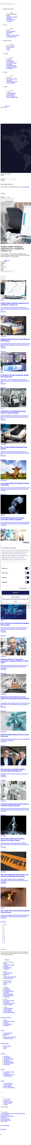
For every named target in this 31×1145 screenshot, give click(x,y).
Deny (15, 601)
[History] (3, 265)
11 (4, 937)
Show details (22, 588)
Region (2, 175)
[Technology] (3, 267)
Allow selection (16, 597)
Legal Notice (7, 1100)
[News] (3, 264)
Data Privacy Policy (8, 1101)
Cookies (6, 1104)
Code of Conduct (8, 1103)
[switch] (27, 573)
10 (4, 936)
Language (3, 193)
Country (3, 180)
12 (4, 939)
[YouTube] (5, 1096)
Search (2, 269)
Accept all (15, 592)
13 (4, 941)
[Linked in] (5, 1092)
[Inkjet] (3, 268)
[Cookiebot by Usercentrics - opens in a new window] (22, 543)
